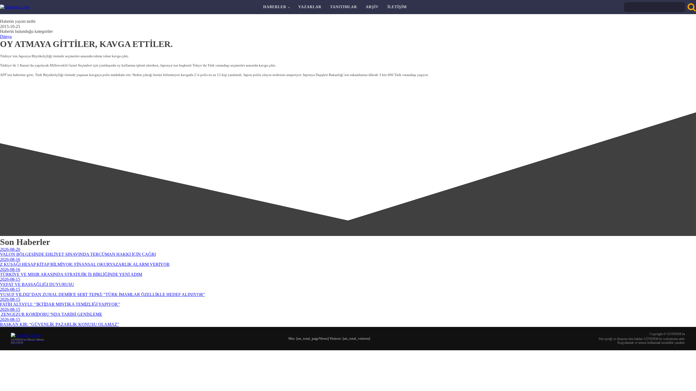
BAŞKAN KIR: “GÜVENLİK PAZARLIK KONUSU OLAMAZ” (59, 324)
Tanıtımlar (343, 7)
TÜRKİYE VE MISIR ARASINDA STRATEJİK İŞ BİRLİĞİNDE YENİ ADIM (71, 274)
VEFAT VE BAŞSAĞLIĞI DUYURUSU (37, 284)
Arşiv (372, 7)
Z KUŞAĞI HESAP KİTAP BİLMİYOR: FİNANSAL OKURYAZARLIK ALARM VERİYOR (85, 264)
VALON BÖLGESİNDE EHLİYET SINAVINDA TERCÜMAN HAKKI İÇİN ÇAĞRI (78, 254)
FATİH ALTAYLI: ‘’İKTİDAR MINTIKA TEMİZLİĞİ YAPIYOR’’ (60, 304)
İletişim (397, 7)
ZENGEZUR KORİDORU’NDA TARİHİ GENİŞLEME (51, 314)
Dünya (6, 36)
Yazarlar (309, 7)
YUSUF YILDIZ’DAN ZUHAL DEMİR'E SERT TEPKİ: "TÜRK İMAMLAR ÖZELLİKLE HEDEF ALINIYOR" (102, 294)
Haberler (274, 7)
